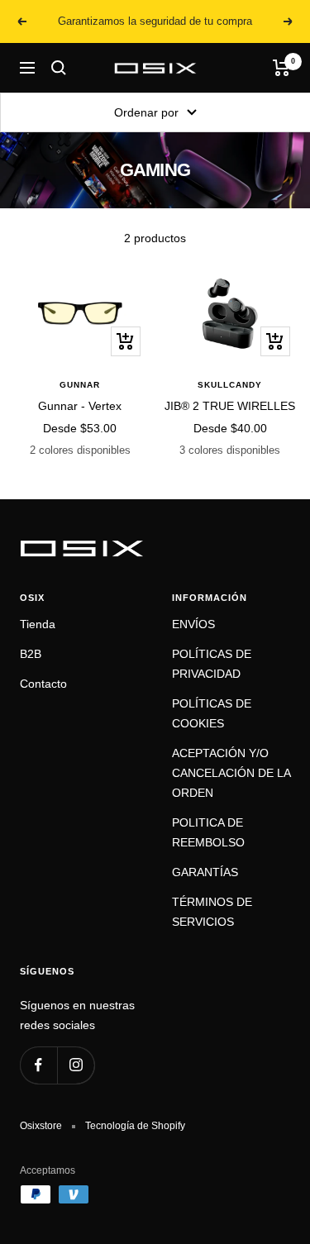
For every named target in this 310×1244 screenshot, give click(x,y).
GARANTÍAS (205, 872)
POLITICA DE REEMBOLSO (208, 832)
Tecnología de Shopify (135, 1126)
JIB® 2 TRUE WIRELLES (230, 405)
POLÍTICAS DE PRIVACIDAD (211, 663)
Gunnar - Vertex (80, 405)
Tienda (37, 624)
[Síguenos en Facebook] (38, 1065)
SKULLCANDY (230, 384)
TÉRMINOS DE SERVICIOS (212, 911)
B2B (30, 653)
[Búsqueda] (58, 67)
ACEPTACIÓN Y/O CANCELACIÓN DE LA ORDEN (231, 772)
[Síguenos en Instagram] (75, 1065)
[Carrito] (281, 68)
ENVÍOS (193, 624)
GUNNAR (80, 384)
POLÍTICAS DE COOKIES (211, 713)
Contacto (43, 683)
